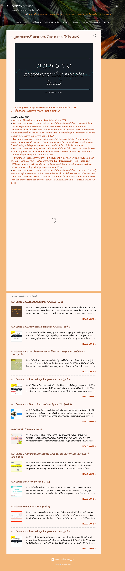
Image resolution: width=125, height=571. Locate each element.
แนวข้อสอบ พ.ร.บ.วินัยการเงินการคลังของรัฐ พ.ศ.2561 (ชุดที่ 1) (41, 404)
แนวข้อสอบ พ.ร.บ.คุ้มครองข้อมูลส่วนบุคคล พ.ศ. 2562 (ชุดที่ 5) (41, 379)
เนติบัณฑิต (36, 22)
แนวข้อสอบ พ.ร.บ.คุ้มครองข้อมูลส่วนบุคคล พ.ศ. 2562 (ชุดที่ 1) (41, 327)
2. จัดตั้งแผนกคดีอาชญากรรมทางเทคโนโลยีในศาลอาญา (35, 111)
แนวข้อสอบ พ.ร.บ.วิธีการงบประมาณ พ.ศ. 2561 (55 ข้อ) (37, 302)
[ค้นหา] (117, 6)
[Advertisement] (111, 67)
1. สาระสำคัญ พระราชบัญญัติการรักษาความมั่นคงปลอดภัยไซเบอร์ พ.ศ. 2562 (44, 108)
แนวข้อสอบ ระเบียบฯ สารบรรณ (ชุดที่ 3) (30, 506)
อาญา (65, 22)
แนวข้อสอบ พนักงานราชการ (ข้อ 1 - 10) (30, 482)
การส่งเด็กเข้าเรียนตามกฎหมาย (26, 429)
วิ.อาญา (85, 22)
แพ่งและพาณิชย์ (52, 22)
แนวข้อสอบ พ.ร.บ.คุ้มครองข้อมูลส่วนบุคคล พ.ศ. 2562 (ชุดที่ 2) (41, 531)
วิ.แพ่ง (75, 22)
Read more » (89, 319)
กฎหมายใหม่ (21, 22)
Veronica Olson (66, 564)
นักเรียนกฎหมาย (22, 5)
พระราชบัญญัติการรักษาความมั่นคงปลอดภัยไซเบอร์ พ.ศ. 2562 (39, 120)
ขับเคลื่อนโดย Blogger (64, 560)
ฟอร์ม (106, 22)
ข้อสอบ (96, 22)
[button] (94, 36)
